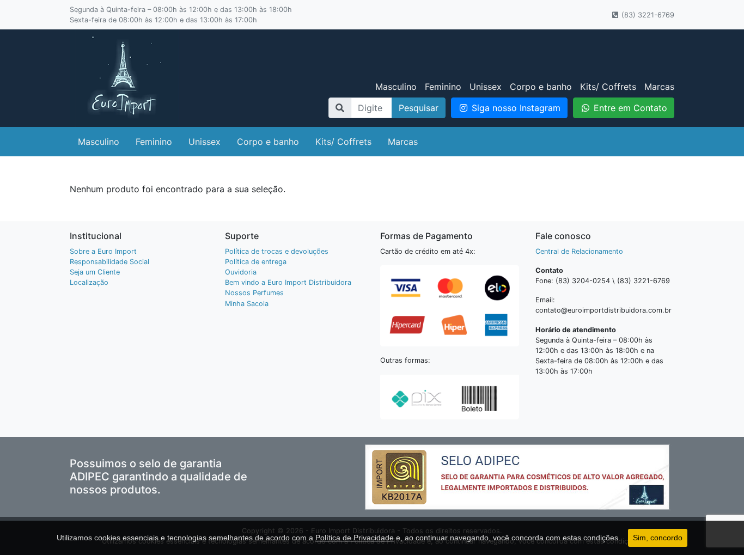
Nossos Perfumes (254, 293)
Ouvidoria (241, 272)
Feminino (443, 86)
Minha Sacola (247, 304)
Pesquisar (418, 107)
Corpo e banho (541, 86)
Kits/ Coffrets (608, 86)
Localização (89, 282)
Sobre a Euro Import (103, 251)
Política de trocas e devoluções (276, 251)
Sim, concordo (657, 537)
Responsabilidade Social (109, 262)
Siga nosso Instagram (514, 107)
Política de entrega (255, 262)
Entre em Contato (629, 107)
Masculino (396, 86)
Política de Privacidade (354, 537)
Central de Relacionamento (579, 251)
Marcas (659, 86)
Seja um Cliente (95, 272)
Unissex (485, 86)
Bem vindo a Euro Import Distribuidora (288, 282)
